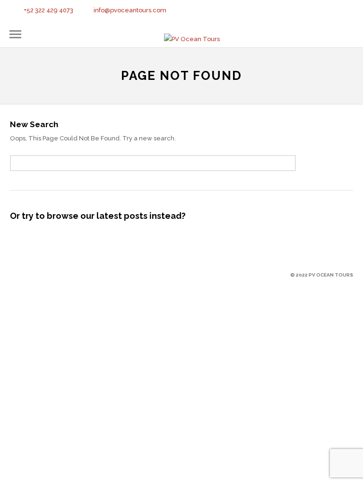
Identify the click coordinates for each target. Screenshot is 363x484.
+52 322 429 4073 (48, 10)
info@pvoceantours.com (130, 10)
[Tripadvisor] (343, 11)
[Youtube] (319, 11)
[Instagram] (331, 11)
